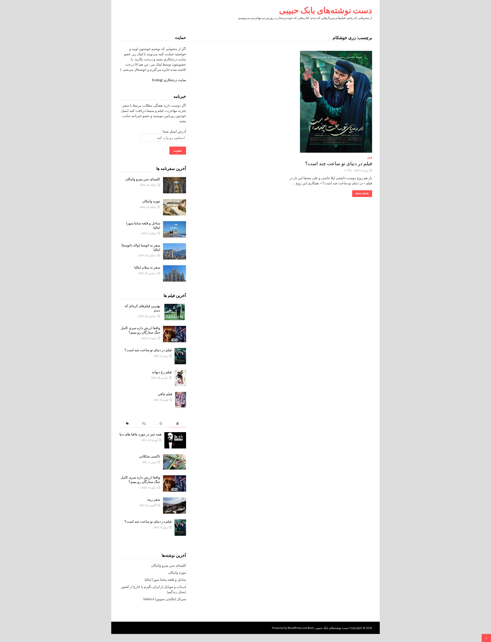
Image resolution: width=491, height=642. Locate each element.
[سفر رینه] (174, 500)
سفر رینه (153, 499)
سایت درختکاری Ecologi (169, 80)
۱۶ (345, 170)
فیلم (369, 157)
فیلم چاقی (165, 394)
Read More (362, 193)
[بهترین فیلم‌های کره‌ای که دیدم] (174, 306)
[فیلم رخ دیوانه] (180, 372)
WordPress (295, 628)
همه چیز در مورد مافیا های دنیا (140, 434)
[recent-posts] (160, 423)
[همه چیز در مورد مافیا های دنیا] (175, 435)
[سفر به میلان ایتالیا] (174, 268)
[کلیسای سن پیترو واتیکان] (174, 179)
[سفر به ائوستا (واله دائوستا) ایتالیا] (174, 246)
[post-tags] (127, 423)
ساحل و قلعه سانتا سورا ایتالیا (165, 579)
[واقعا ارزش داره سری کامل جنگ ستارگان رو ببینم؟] (174, 328)
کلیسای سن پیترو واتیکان (142, 179)
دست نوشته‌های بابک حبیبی (325, 10)
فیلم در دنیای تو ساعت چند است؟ (338, 163)
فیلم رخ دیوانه (162, 372)
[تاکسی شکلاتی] (174, 457)
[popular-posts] (177, 423)
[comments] (144, 423)
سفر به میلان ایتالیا (147, 267)
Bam (311, 628)
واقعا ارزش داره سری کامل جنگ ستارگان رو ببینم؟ (140, 330)
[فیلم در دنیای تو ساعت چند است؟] (180, 350)
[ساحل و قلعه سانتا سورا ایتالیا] (174, 224)
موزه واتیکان (151, 201)
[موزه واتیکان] (174, 201)
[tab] (177, 423)
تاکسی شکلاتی (149, 456)
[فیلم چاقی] (180, 394)
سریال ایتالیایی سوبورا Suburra (164, 599)
